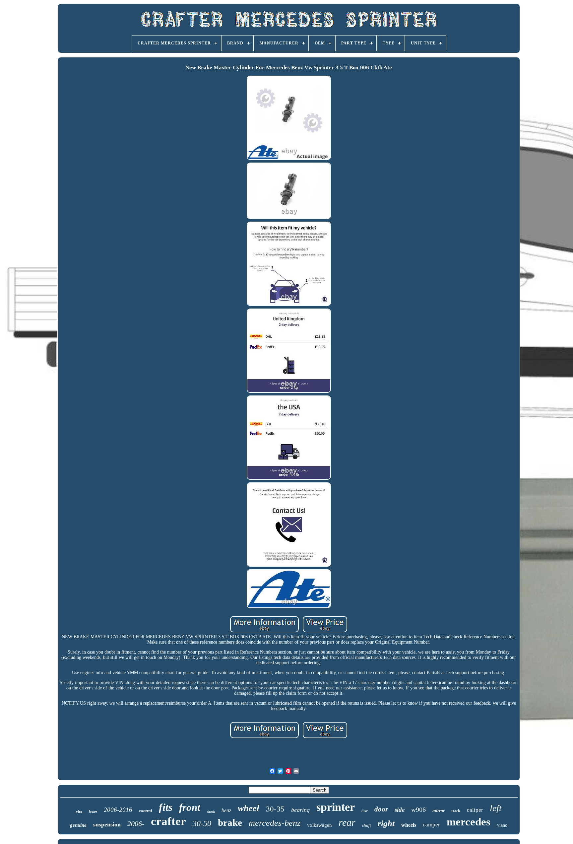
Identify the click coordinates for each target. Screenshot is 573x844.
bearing (300, 810)
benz (226, 810)
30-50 (202, 823)
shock (211, 811)
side (400, 809)
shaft (366, 825)
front (189, 807)
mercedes (468, 822)
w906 (418, 809)
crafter (168, 821)
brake (230, 822)
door (381, 809)
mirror (438, 810)
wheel (248, 808)
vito (79, 811)
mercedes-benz (274, 823)
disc (364, 811)
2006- (135, 823)
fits (165, 807)
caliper (475, 810)
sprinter (335, 807)
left (496, 808)
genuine (78, 825)
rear (347, 822)
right (386, 823)
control (145, 810)
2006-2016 (118, 809)
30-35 (275, 809)
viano (502, 825)
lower (93, 811)
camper (431, 824)
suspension (107, 824)
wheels (408, 825)
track (455, 811)
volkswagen (319, 825)
